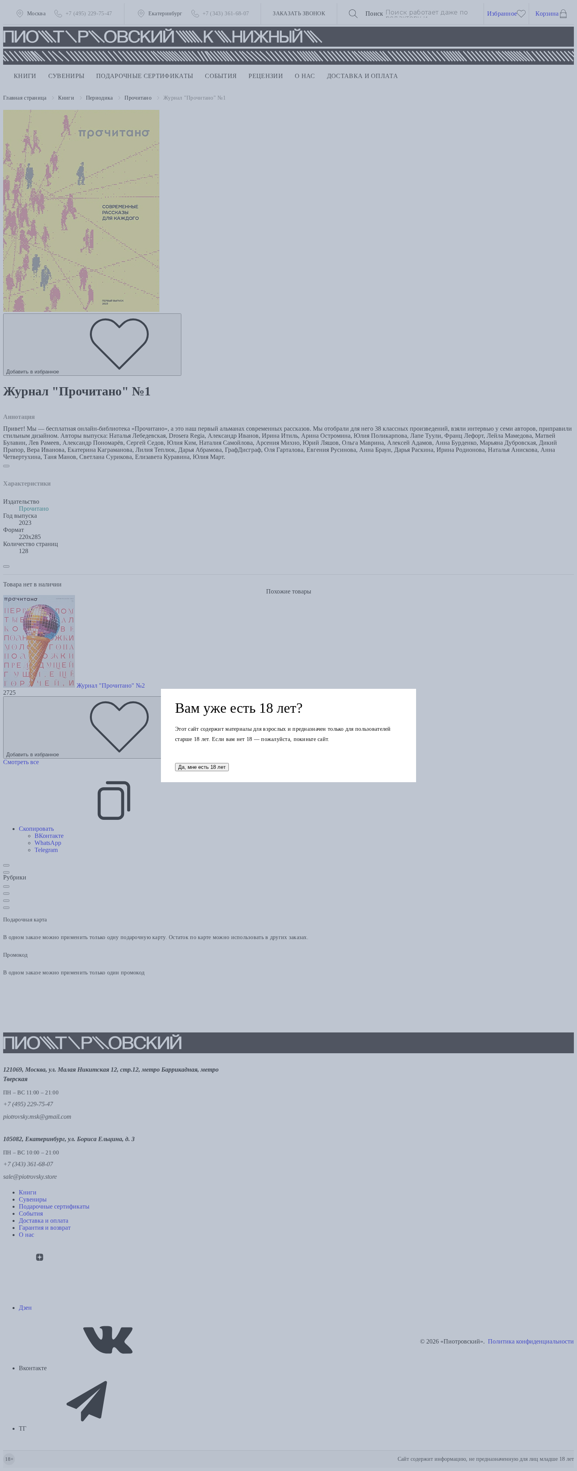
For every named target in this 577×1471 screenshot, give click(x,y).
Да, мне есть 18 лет (202, 767)
